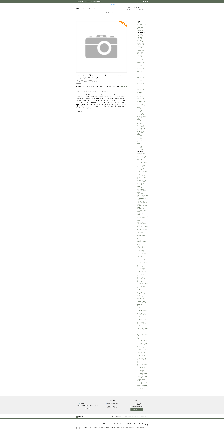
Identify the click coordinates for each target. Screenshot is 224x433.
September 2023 (141, 83)
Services (130, 7)
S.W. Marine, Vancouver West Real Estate (142, 310)
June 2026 (139, 37)
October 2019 (140, 129)
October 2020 (140, 115)
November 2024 (141, 65)
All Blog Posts (140, 22)
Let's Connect (136, 409)
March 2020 (140, 124)
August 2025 (140, 52)
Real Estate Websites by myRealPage (141, 416)
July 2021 (139, 107)
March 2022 (140, 97)
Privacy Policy (131, 416)
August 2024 (140, 70)
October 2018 (140, 141)
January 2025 (140, 62)
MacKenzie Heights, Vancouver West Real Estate (142, 264)
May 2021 (139, 110)
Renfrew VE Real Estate (142, 303)
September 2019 (141, 131)
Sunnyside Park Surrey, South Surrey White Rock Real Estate (142, 345)
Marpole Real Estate (142, 270)
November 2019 (141, 128)
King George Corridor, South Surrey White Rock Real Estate (142, 248)
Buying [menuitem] (88, 8)
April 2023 (139, 86)
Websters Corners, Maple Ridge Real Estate (141, 367)
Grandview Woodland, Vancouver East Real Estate (142, 234)
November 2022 (141, 94)
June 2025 (139, 55)
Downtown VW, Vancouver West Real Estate (88, 81)
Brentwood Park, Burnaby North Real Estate (142, 162)
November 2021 (141, 103)
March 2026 (140, 41)
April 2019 (139, 138)
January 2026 (140, 44)
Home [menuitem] (77, 8)
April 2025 (139, 58)
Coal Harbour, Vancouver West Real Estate (142, 191)
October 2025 (140, 49)
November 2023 (141, 80)
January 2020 (140, 126)
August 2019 (140, 133)
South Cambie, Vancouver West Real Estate (142, 324)
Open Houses (140, 28)
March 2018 (140, 149)
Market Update (137, 7)
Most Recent (140, 34)
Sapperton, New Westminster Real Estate (141, 315)
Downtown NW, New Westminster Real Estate (142, 198)
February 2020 (140, 125)
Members (140, 9)
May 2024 (139, 73)
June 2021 (139, 109)
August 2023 (140, 85)
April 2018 (139, 147)
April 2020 (139, 122)
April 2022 (139, 95)
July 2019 (139, 134)
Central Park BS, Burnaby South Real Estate (142, 185)
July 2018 (139, 143)
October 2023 (140, 82)
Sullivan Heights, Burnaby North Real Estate (142, 340)
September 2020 (141, 116)
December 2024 (141, 64)
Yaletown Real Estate (142, 385)
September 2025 (141, 50)
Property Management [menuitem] (131, 9)
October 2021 (140, 104)
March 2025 (140, 59)
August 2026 (140, 35)
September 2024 (141, 68)
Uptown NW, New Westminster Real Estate (141, 360)
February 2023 (140, 89)
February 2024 (140, 77)
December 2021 (141, 101)
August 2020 (140, 118)
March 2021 (140, 113)
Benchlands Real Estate (142, 156)
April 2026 (139, 40)
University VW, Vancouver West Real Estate (142, 349)
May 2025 (139, 56)
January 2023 (140, 91)
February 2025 (140, 61)
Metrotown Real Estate (142, 274)
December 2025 (141, 46)
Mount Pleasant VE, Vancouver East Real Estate (142, 288)
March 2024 (140, 76)
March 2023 (140, 88)
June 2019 (139, 135)
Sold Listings (140, 30)
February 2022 (140, 98)
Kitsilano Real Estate (142, 252)
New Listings (140, 27)
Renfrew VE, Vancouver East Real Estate (142, 306)
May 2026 (139, 38)
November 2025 (141, 47)
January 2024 (140, 79)
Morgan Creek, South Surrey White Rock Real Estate (142, 283)
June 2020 (139, 121)
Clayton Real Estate (142, 187)
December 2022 (141, 92)
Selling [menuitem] (93, 8)
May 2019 (139, 137)
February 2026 (140, 43)
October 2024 (140, 67)
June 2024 (139, 71)
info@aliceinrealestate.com (94, 1)
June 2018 (139, 144)
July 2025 (139, 53)
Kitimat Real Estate (141, 250)
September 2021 (141, 106)
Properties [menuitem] (82, 8)
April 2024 (139, 74)
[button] (80, 1)
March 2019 (140, 140)
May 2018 (139, 146)
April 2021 (139, 112)
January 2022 (140, 100)
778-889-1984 (80, 1)
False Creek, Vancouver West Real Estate (142, 224)
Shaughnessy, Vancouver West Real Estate (142, 319)
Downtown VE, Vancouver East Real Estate (142, 203)
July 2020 (139, 119)
